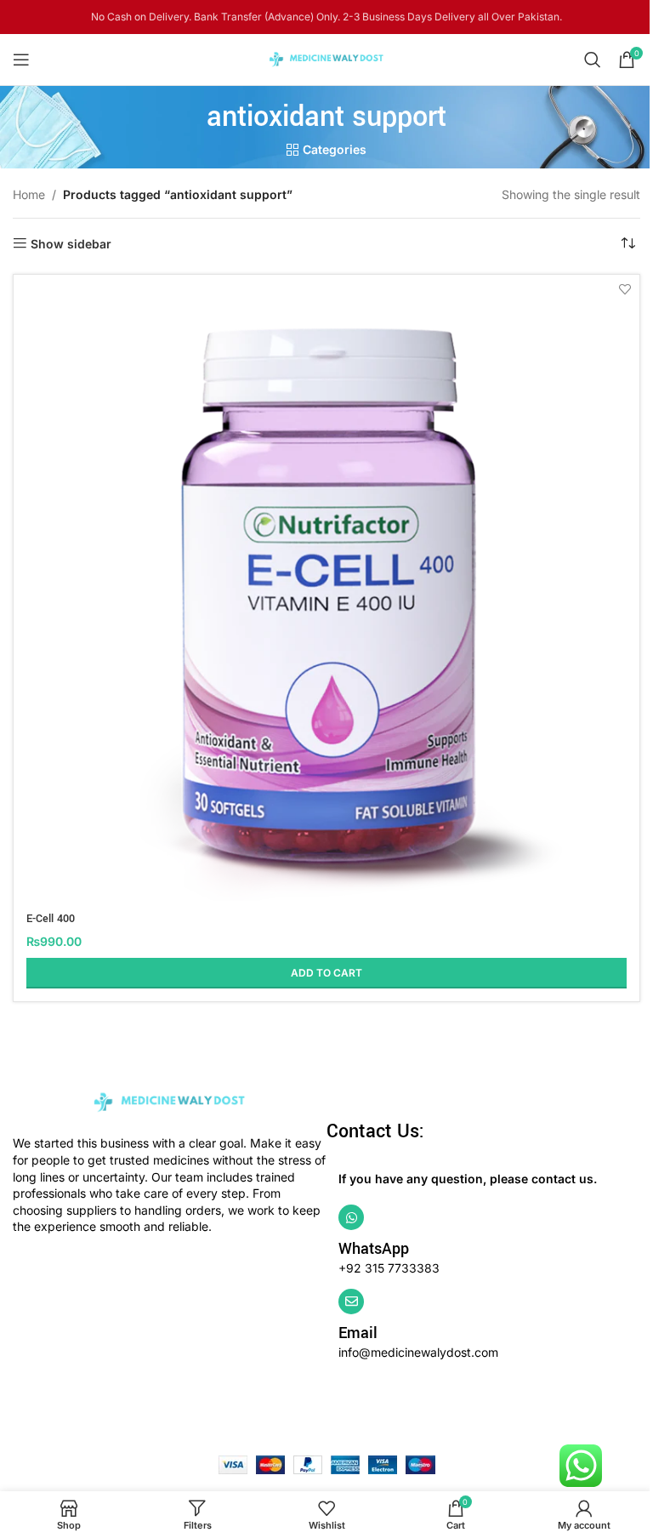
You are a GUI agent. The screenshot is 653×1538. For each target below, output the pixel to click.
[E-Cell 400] (326, 588)
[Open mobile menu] (21, 60)
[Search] (593, 60)
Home (29, 194)
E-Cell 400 (50, 918)
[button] (326, 973)
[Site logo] (326, 58)
